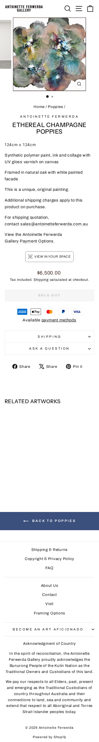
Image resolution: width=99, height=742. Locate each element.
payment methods (59, 320)
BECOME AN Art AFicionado (48, 629)
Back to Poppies (53, 521)
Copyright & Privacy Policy (49, 559)
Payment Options (37, 241)
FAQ (49, 568)
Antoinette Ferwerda (49, 116)
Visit (49, 604)
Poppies (55, 107)
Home (39, 107)
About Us (49, 585)
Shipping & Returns (49, 550)
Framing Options (49, 613)
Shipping (41, 280)
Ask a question (49, 348)
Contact (49, 595)
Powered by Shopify (49, 737)
